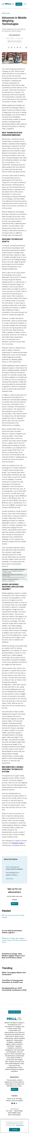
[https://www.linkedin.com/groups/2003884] (14, 1103)
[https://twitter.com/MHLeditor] (16, 1103)
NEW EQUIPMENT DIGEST (14, 1112)
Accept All (14, 1129)
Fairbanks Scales (17, 843)
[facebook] (9, 47)
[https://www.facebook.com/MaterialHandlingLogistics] (12, 1103)
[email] (20, 47)
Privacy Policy (20, 1125)
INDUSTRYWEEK (18, 1111)
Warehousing (6, 13)
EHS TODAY (9, 1111)
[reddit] (17, 47)
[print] (26, 47)
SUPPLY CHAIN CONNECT (14, 1114)
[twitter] (14, 47)
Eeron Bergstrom (14, 35)
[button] (3, 4)
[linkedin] (11, 47)
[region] (14, 1126)
